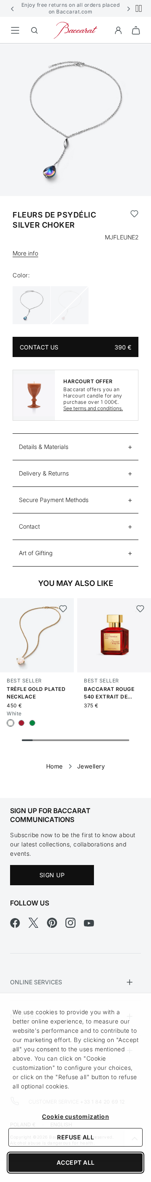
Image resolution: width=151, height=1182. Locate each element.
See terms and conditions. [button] (93, 408)
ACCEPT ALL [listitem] (76, 1162)
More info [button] (25, 253)
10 (123, 740)
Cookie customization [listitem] (75, 1116)
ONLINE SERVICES (36, 982)
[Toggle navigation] (15, 30)
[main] (75, 407)
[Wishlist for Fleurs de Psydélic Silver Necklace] (134, 220)
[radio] (10, 723)
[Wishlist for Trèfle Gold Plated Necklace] (62, 608)
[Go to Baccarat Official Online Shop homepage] (75, 29)
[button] (13, 8)
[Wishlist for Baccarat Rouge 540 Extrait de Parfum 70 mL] (139, 608)
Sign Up (52, 874)
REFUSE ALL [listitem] (75, 1137)
